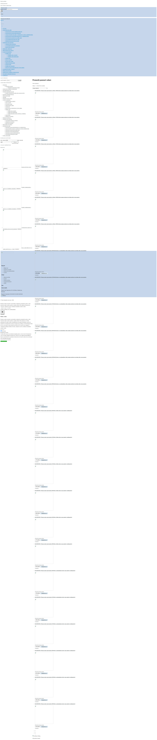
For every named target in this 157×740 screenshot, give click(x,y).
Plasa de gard (9, 61)
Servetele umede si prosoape (11, 72)
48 (36, 83)
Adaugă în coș (44, 113)
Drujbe (4, 97)
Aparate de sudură (8, 42)
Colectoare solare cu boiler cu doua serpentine (19, 34)
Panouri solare (7, 30)
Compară (36, 141)
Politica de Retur (7, 280)
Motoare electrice (8, 50)
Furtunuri (8, 64)
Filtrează (15, 142)
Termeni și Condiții (7, 269)
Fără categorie (6, 135)
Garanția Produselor (7, 281)
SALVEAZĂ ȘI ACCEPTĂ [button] (5, 339)
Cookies (10, 5)
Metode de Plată (7, 277)
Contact (5, 75)
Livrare (1, 5)
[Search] (1, 11)
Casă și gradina (7, 52)
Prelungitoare (7, 70)
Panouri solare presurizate (13, 33)
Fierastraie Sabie (10, 62)
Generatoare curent (9, 69)
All (37, 83)
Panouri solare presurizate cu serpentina (17, 36)
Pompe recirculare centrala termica (17, 113)
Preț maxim (20, 140)
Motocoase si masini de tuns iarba (14, 67)
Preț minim (3, 140)
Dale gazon (8, 59)
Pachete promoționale (9, 74)
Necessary (4, 331)
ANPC (5, 283)
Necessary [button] (2, 329)
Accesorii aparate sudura (12, 45)
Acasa (4, 28)
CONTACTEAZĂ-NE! (3, 3)
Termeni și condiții (5, 5)
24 (35, 83)
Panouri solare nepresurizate (13, 31)
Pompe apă (8, 53)
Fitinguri (7, 58)
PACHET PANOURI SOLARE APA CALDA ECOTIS (15, 93)
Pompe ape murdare (13, 56)
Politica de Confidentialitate (9, 270)
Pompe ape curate (12, 55)
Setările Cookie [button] (4, 308)
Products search (3, 9)
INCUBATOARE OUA (7, 90)
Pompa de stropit (10, 66)
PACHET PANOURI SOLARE (8, 91)
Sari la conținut (3, 1)
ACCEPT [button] (9, 308)
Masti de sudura (9, 47)
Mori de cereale (7, 48)
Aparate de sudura (10, 44)
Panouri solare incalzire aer (13, 37)
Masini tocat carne (7, 98)
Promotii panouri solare (12, 41)
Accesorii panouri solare (12, 39)
